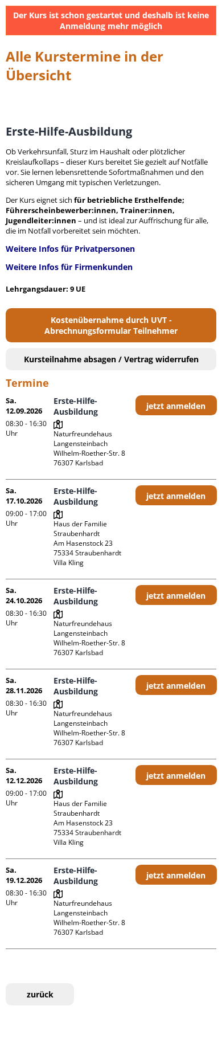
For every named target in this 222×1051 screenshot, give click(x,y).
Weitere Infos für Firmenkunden (69, 266)
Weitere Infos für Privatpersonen (70, 248)
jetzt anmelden (175, 405)
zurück (40, 994)
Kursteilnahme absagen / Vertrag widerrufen (111, 359)
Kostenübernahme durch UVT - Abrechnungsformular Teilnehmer (111, 325)
